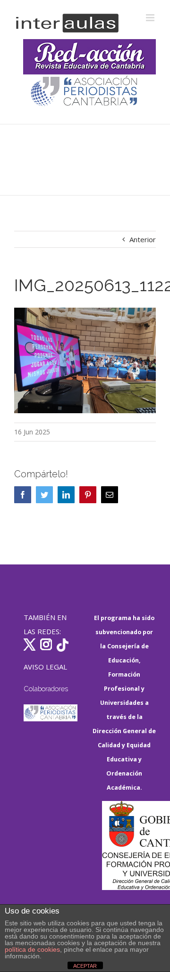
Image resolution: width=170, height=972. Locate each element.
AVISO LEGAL (45, 666)
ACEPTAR (85, 966)
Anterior (142, 239)
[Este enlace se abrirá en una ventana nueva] (129, 845)
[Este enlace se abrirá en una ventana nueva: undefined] (85, 92)
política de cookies (32, 949)
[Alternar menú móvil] (151, 18)
